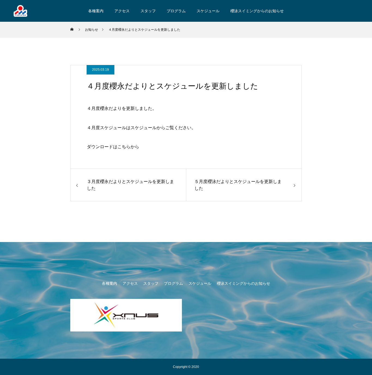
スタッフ (148, 11)
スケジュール (208, 11)
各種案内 (95, 11)
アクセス (122, 11)
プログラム (176, 11)
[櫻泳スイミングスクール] (20, 11)
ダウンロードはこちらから (113, 146)
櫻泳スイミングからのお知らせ (257, 11)
